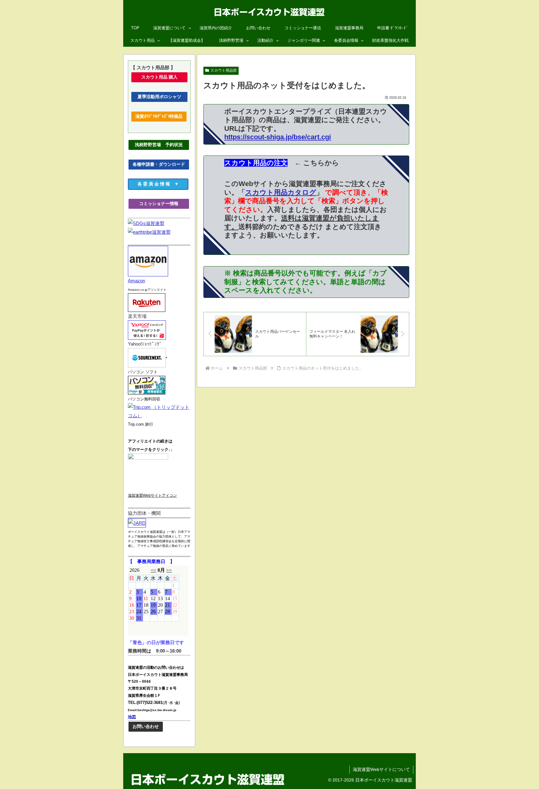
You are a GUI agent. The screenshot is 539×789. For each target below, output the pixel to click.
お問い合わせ (146, 726)
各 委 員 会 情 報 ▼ (163, 183)
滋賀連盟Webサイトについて (381, 769)
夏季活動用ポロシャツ (162, 96)
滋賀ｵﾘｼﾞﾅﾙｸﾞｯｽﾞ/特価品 (158, 116)
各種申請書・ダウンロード (159, 164)
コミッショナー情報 (164, 203)
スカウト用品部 (224, 70)
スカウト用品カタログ (280, 192)
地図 (132, 717)
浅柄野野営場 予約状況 (161, 144)
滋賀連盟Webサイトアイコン (152, 495)
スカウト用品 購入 (164, 76)
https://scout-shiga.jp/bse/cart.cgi (277, 137)
